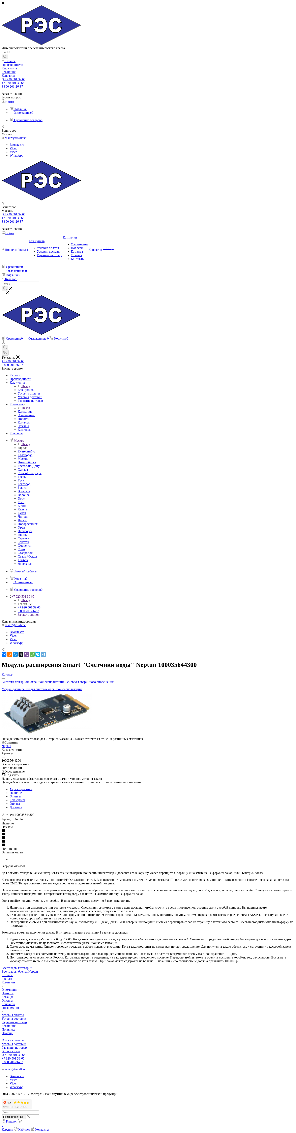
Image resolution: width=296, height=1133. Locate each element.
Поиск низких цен (13, 1116)
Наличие (16, 792)
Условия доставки (14, 1018)
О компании (10, 989)
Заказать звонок (28, 614)
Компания (25, 411)
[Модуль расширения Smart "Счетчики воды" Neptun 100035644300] (47, 735)
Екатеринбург (27, 451)
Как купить (25, 389)
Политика (8, 1029)
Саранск (23, 538)
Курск (22, 513)
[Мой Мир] (15, 654)
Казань (22, 505)
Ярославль (25, 563)
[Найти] (5, 56)
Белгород (24, 484)
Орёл (21, 527)
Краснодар (25, 455)
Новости (7, 993)
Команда (7, 997)
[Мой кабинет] (3, 343)
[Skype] (37, 654)
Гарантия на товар (14, 1022)
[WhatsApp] (32, 654)
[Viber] (26, 654)
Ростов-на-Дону (29, 466)
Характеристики (21, 789)
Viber (13, 148)
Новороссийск (28, 524)
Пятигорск (25, 531)
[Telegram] (43, 654)
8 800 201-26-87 (12, 86)
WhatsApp (16, 155)
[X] (21, 654)
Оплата (15, 803)
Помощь (7, 1033)
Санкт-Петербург (29, 473)
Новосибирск (27, 462)
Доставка (16, 807)
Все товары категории (17, 968)
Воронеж (24, 495)
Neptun (6, 746)
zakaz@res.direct (15, 137)
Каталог (7, 975)
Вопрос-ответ (11, 1051)
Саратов (23, 542)
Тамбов (23, 560)
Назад (26, 386)
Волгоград (25, 491)
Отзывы (15, 796)
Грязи (21, 498)
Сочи (21, 549)
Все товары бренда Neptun (20, 971)
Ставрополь (26, 553)
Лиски (22, 520)
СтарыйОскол (27, 556)
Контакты (8, 1004)
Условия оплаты (13, 1015)
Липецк (23, 516)
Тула (21, 480)
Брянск (22, 487)
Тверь (22, 476)
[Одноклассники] (9, 654)
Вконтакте (17, 144)
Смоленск (24, 545)
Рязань (22, 534)
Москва (23, 458)
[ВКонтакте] (4, 654)
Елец (21, 502)
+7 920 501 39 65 (14, 79)
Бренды (7, 978)
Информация (11, 1007)
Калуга (22, 509)
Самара (23, 469)
